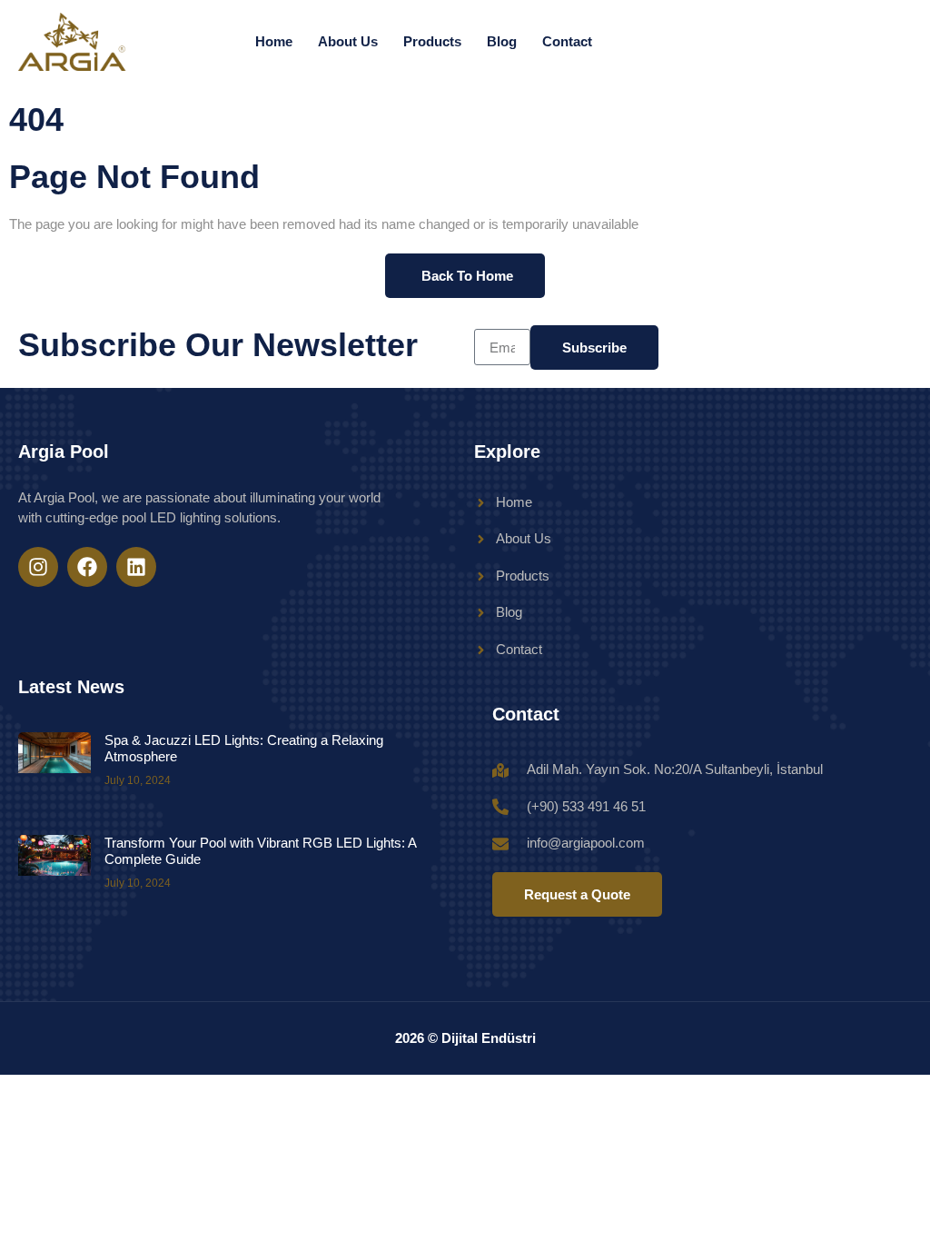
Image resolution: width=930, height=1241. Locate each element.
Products (432, 41)
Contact (567, 41)
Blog (502, 41)
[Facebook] (87, 567)
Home (273, 41)
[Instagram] (38, 567)
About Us (348, 41)
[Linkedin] (136, 567)
